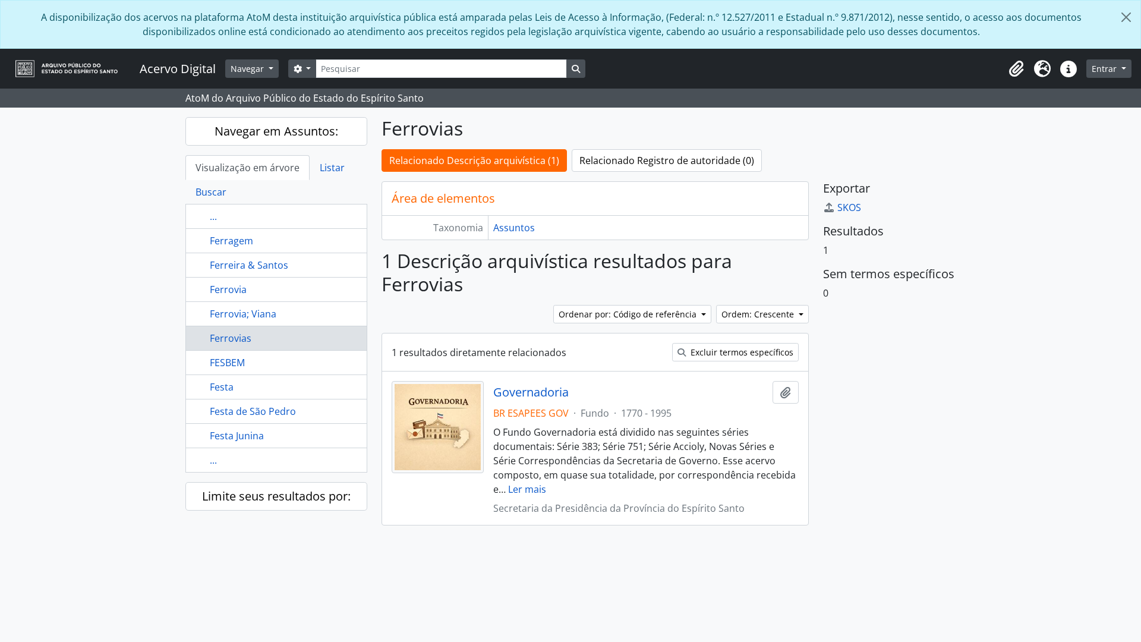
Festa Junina (237, 435)
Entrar (1105, 68)
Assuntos (514, 227)
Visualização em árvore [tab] (248, 167)
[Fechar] (1126, 17)
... (213, 216)
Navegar (248, 68)
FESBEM (227, 362)
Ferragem (231, 240)
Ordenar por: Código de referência (629, 314)
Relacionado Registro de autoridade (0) (666, 160)
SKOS (849, 207)
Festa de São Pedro (253, 411)
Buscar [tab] (211, 192)
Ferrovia (228, 289)
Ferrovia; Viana (243, 313)
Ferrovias (230, 338)
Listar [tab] (332, 167)
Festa (222, 387)
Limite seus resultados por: (276, 496)
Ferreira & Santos (249, 265)
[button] (1016, 69)
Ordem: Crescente (758, 314)
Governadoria (531, 392)
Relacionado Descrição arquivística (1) (474, 160)
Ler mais (527, 489)
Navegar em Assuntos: (276, 131)
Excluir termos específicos (740, 352)
